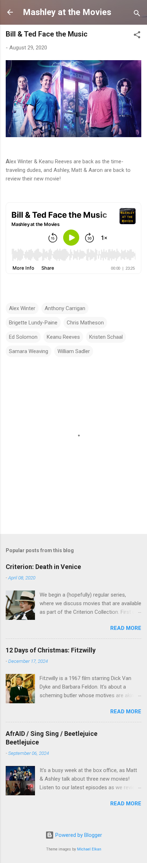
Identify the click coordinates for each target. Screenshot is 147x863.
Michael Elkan (89, 849)
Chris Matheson (85, 322)
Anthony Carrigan (65, 308)
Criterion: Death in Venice (43, 566)
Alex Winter (22, 308)
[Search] (137, 14)
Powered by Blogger (78, 835)
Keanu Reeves (63, 337)
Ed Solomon (23, 337)
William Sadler (73, 351)
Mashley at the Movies (67, 12)
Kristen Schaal (106, 337)
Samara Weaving (28, 351)
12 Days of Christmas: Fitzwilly (51, 650)
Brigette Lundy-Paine (33, 322)
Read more (125, 628)
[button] (137, 36)
